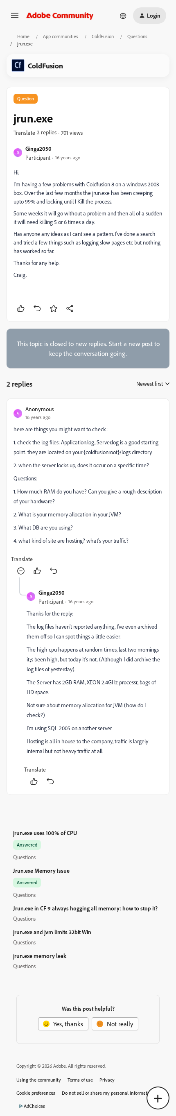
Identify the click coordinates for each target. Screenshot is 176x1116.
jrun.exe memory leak (39, 955)
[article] (88, 491)
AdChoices (34, 1106)
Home (23, 36)
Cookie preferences (35, 1093)
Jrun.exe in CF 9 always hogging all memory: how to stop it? (85, 908)
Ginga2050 (38, 148)
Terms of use (80, 1080)
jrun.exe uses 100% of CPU (45, 832)
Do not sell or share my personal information (108, 1093)
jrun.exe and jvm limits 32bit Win (52, 931)
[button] (15, 18)
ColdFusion (103, 36)
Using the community (38, 1080)
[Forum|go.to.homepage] (60, 15)
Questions (137, 36)
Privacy (107, 1080)
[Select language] (123, 15)
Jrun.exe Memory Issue (41, 870)
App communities (60, 36)
